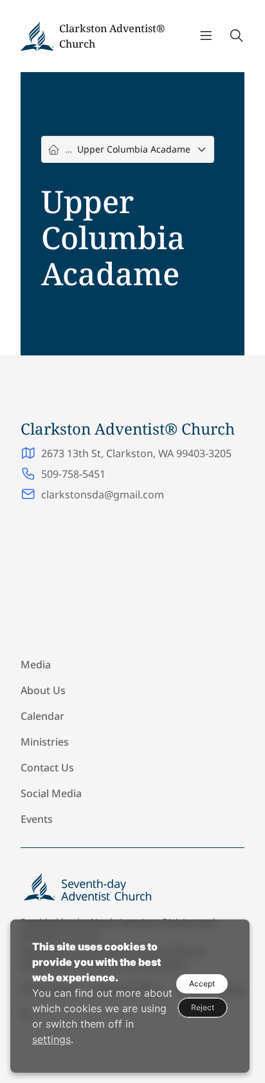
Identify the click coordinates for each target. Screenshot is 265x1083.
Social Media (51, 793)
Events (37, 819)
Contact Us (47, 767)
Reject (202, 1007)
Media (36, 664)
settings (51, 1039)
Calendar (42, 716)
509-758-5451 (73, 474)
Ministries (45, 742)
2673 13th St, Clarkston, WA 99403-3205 (136, 453)
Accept (202, 983)
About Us (43, 690)
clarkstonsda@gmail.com (102, 494)
